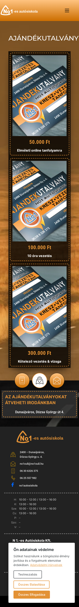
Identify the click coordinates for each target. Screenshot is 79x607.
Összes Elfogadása (31, 594)
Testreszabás (27, 574)
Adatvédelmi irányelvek (46, 565)
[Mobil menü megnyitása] (67, 10)
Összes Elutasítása (31, 584)
